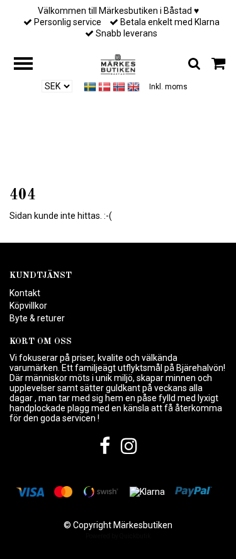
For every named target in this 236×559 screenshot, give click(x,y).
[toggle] (29, 65)
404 (135, 164)
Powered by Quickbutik (118, 536)
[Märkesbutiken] (118, 63)
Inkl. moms (168, 86)
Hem (106, 164)
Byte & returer (37, 318)
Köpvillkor (28, 306)
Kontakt (24, 293)
